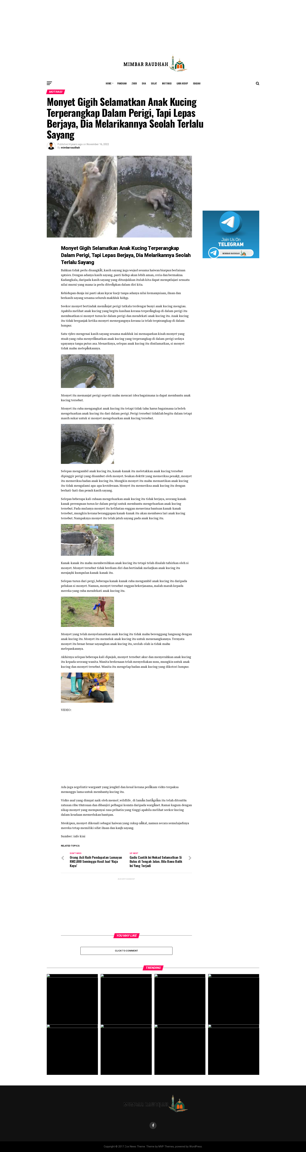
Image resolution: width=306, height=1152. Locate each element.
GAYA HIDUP (182, 83)
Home (108, 83)
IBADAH (196, 83)
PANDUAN (122, 83)
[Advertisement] (153, 25)
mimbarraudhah (70, 147)
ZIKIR (134, 83)
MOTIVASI (167, 83)
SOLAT (154, 83)
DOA (144, 83)
